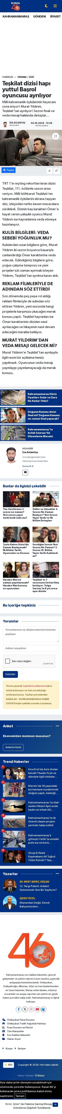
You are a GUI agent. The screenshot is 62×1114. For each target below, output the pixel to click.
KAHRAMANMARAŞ (16, 16)
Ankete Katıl (13, 747)
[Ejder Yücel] (10, 902)
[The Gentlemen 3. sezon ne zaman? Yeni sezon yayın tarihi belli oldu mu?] (16, 499)
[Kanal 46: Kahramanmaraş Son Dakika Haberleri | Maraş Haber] (15, 6)
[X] (25, 1009)
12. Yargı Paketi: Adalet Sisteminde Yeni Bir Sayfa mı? (38, 888)
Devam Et (27, 466)
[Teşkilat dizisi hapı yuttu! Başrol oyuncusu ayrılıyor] (31, 148)
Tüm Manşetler (15, 1031)
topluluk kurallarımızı (34, 686)
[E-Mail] (25, 472)
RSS (10, 1065)
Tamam (20, 1096)
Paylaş (10, 170)
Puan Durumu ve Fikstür (20, 1027)
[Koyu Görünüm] (46, 6)
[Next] (43, 1009)
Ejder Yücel (27, 898)
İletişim (22, 1048)
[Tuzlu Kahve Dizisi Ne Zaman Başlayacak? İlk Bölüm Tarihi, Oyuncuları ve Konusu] (16, 534)
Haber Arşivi (14, 1039)
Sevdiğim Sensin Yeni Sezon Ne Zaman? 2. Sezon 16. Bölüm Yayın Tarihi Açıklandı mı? (45, 550)
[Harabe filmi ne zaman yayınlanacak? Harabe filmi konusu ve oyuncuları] (16, 569)
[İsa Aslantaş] (11, 454)
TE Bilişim (39, 1075)
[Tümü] (57, 726)
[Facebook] (19, 1009)
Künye (9, 1048)
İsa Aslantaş (30, 452)
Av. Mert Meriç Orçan (34, 882)
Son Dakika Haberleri (18, 1035)
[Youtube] (37, 1009)
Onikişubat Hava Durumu (21, 1020)
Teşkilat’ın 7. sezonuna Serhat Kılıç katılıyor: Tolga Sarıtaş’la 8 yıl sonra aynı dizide (46, 585)
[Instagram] (31, 1009)
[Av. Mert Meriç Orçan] (10, 885)
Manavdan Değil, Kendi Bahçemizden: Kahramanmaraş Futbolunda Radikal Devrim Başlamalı (38, 904)
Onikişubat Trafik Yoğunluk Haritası (26, 1023)
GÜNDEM (39, 16)
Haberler (7, 77)
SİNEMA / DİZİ (25, 77)
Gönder (10, 674)
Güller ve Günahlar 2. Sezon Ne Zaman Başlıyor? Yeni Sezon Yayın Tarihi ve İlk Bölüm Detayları (45, 515)
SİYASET (55, 16)
